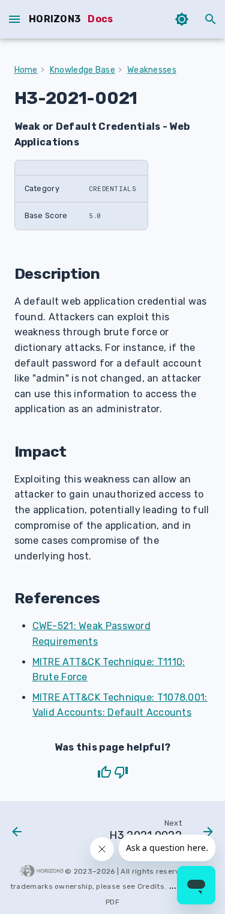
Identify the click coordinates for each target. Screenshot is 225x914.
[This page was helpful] (104, 772)
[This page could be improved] (121, 772)
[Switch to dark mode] (182, 19)
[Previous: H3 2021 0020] (17, 832)
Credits (150, 886)
